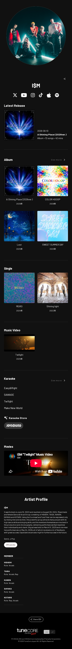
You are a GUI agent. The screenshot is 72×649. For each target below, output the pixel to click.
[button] (64, 79)
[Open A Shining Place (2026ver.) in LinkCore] (19, 125)
